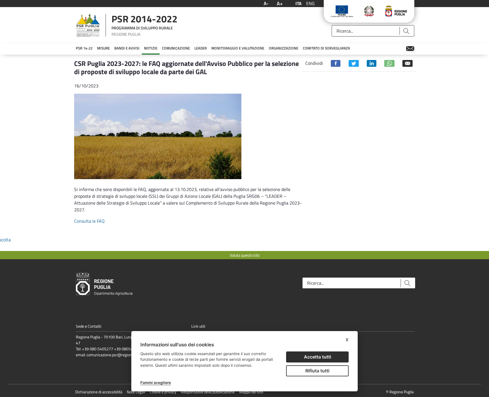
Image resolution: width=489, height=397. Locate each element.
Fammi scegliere (155, 382)
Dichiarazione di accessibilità (98, 392)
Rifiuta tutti (317, 371)
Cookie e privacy (163, 392)
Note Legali (136, 392)
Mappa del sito (251, 392)
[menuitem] (84, 48)
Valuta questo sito (244, 255)
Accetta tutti (317, 357)
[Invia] (406, 31)
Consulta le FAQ (89, 221)
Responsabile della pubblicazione (208, 392)
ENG (310, 3)
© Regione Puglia (400, 392)
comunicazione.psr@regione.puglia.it (117, 355)
